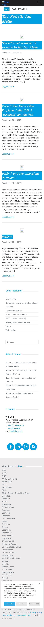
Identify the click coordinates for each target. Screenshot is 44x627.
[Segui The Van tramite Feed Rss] (33, 446)
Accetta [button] (10, 604)
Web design (11, 330)
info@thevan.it (14, 428)
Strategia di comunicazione (18, 322)
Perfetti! (7, 237)
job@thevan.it (16, 431)
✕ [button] (39, 583)
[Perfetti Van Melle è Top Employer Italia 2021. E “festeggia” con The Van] (22, 100)
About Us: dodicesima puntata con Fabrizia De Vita (21, 372)
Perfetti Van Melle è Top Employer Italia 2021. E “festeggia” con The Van (17, 110)
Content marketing (14, 310)
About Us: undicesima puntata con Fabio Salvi (21, 387)
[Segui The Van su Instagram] (25, 446)
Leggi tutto (7, 86)
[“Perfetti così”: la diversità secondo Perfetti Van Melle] (22, 37)
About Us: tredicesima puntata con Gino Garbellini (21, 364)
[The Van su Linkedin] (18, 446)
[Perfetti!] (22, 230)
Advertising (11, 299)
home (6, 9)
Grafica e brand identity (16, 314)
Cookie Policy (9, 615)
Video (8, 326)
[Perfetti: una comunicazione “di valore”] (22, 167)
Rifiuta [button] (21, 604)
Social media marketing (16, 318)
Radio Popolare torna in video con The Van (21, 380)
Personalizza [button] (34, 604)
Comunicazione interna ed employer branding (22, 305)
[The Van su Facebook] (10, 446)
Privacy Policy (36, 612)
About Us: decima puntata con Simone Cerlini (19, 395)
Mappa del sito (24, 615)
